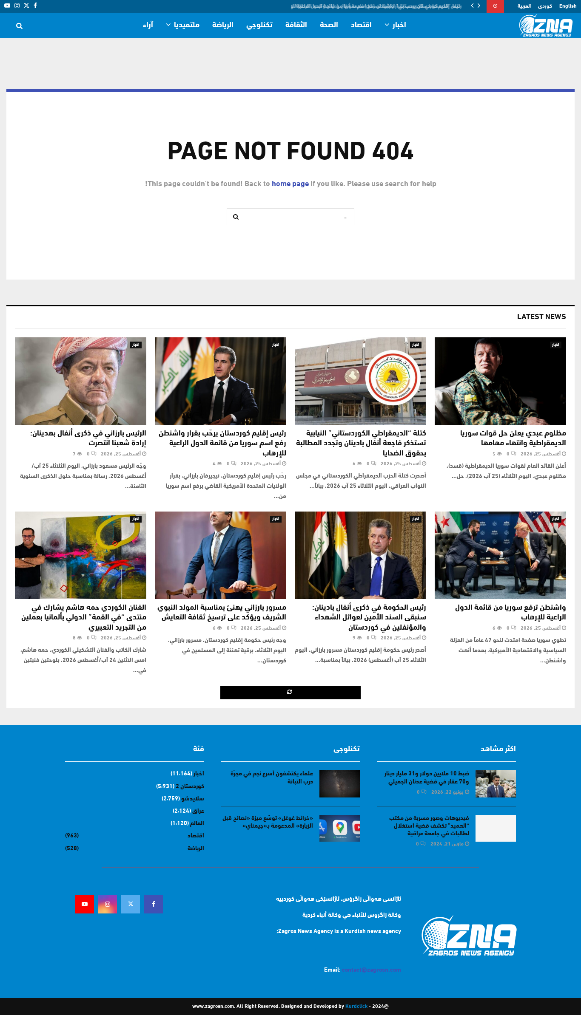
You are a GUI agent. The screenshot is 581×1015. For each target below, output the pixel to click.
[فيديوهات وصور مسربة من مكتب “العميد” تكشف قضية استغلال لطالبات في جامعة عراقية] (496, 828)
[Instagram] (107, 904)
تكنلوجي (259, 25)
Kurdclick (356, 1006)
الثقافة (296, 25)
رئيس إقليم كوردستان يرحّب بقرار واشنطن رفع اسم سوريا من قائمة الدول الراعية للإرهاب (373, 6)
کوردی (545, 6)
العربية (524, 6)
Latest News (541, 317)
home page (290, 184)
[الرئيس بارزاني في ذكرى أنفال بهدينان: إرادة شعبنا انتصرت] (80, 381)
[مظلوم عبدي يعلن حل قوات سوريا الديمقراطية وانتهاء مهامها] (500, 381)
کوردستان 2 (190, 786)
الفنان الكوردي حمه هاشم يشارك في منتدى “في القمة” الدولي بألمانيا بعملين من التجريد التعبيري (83, 618)
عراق (198, 811)
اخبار (399, 25)
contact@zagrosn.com (371, 970)
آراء (148, 25)
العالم (197, 823)
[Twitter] (130, 904)
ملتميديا (186, 25)
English (568, 6)
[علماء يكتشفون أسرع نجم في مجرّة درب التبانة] (339, 783)
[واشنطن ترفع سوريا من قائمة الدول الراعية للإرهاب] (500, 555)
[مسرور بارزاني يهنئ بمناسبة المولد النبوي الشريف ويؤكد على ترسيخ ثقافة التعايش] (220, 555)
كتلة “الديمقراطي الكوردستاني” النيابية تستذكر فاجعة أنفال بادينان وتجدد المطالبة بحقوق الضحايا (361, 444)
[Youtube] (84, 904)
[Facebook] (153, 904)
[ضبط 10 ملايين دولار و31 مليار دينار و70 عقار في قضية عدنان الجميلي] (496, 783)
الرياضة (223, 25)
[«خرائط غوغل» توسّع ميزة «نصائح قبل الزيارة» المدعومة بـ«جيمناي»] (339, 828)
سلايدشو (192, 799)
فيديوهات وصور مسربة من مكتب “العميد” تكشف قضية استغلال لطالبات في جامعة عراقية (429, 826)
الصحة (329, 25)
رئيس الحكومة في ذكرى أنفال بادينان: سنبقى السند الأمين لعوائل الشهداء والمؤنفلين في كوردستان (369, 618)
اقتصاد (361, 25)
